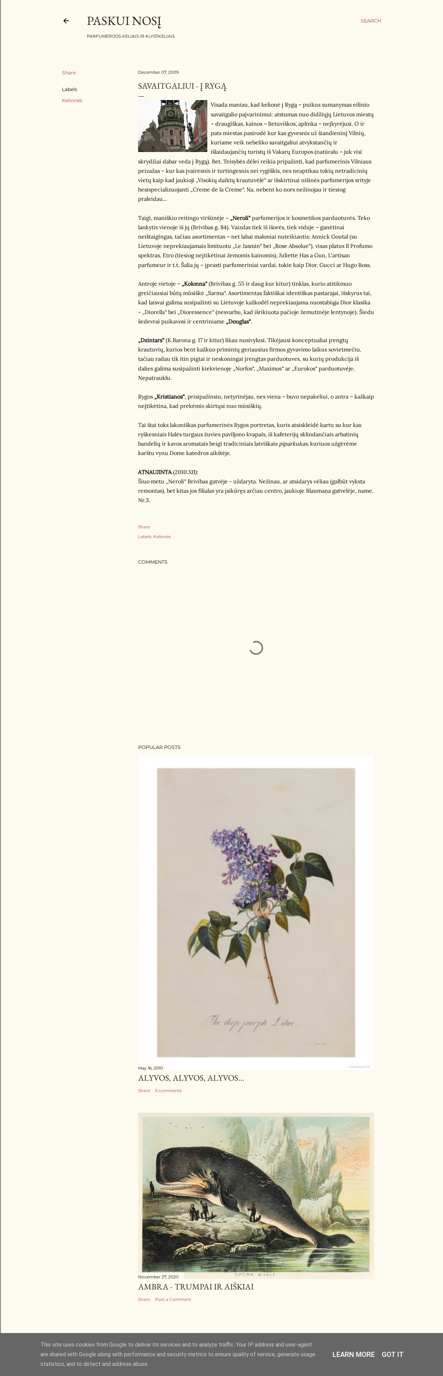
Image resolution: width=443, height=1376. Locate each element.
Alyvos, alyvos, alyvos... (191, 1077)
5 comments (168, 1090)
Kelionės (72, 100)
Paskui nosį (124, 20)
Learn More (354, 1354)
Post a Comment (173, 1299)
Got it (393, 1354)
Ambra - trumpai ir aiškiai (196, 1286)
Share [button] (69, 73)
